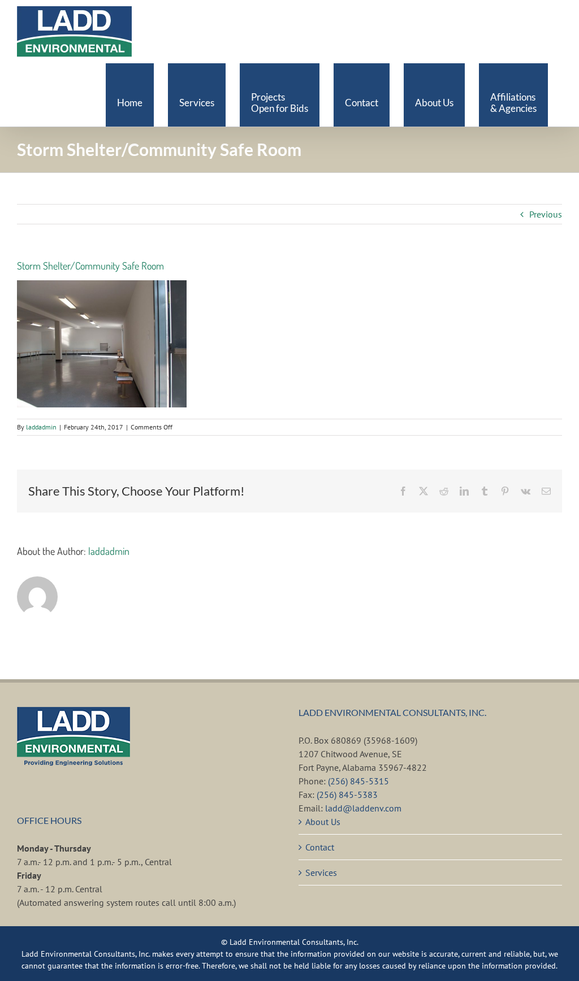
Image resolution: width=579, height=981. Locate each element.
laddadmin (41, 427)
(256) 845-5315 (358, 781)
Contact (319, 847)
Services (321, 872)
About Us (322, 821)
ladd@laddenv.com (363, 808)
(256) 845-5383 (347, 794)
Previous (545, 214)
